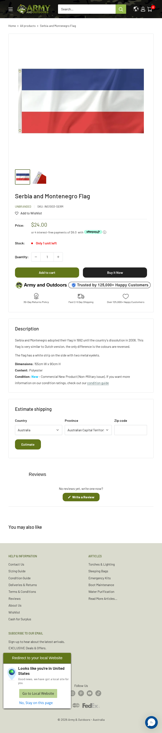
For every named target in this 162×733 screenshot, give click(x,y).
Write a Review (86, 498)
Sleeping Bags (98, 571)
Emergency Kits (99, 578)
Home (12, 25)
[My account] (143, 9)
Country (21, 420)
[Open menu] (10, 9)
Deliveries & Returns (22, 585)
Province (71, 420)
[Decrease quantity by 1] (35, 256)
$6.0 (74, 232)
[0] (150, 9)
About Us (15, 605)
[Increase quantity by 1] (58, 256)
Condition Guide (19, 578)
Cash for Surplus (19, 619)
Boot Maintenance (101, 585)
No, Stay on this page (36, 702)
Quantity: (22, 257)
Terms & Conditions (22, 591)
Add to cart (47, 272)
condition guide (98, 383)
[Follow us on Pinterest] (81, 693)
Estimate (28, 444)
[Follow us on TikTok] (98, 693)
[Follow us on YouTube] (90, 693)
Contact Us (16, 564)
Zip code (120, 420)
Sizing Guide (17, 571)
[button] (151, 722)
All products (28, 25)
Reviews (14, 598)
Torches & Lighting (101, 564)
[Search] (121, 9)
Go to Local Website (38, 693)
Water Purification (101, 591)
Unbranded (23, 206)
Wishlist (14, 612)
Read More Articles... (102, 598)
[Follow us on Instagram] (72, 693)
